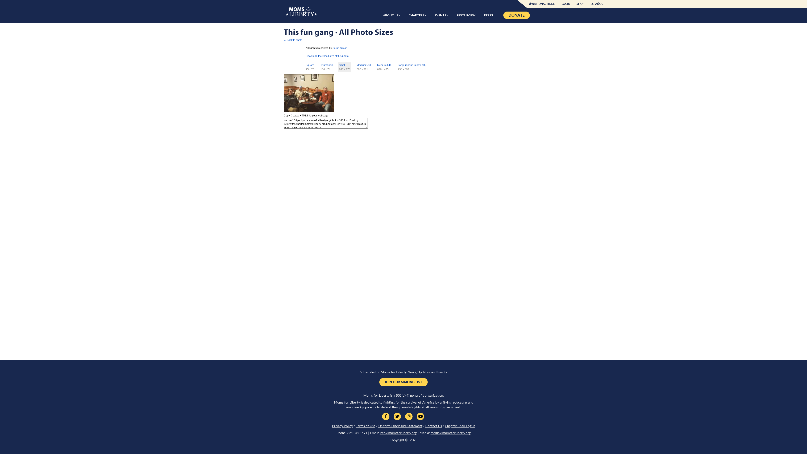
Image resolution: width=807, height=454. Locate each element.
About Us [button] (390, 15)
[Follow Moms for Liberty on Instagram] (409, 416)
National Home (543, 3)
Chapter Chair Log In (460, 426)
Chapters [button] (416, 15)
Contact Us (433, 426)
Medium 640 (384, 65)
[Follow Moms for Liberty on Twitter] (397, 416)
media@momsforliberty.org (451, 432)
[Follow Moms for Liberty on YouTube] (420, 416)
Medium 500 (364, 65)
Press (488, 15)
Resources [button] (465, 15)
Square (310, 65)
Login (566, 3)
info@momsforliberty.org (398, 432)
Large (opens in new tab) (412, 65)
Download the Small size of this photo (327, 56)
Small (342, 65)
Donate (517, 15)
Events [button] (440, 15)
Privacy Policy (342, 426)
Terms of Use (365, 426)
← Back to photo (293, 40)
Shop (580, 3)
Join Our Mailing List (403, 382)
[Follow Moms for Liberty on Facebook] (385, 416)
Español (597, 3)
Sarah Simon (339, 48)
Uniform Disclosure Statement (400, 426)
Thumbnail (326, 65)
